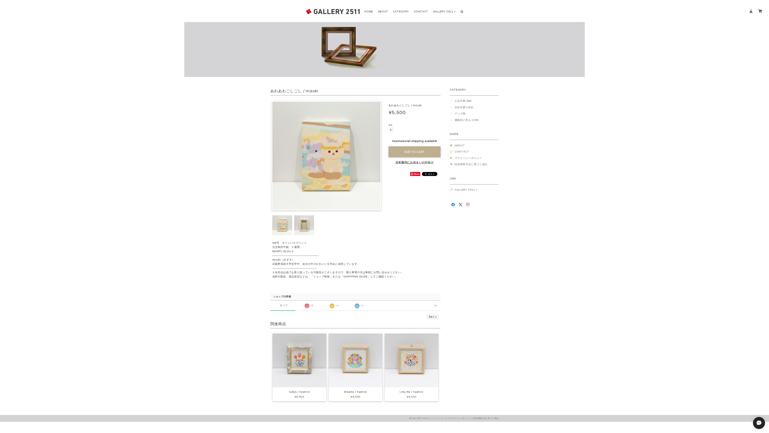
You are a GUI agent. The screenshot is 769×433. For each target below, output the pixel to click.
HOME (368, 11)
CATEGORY (401, 11)
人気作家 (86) (463, 101)
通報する (433, 317)
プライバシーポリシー (468, 158)
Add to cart (414, 152)
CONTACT (421, 11)
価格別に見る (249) (467, 120)
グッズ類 (460, 113)
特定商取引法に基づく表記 (471, 164)
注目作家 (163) (464, 107)
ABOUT (383, 11)
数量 (391, 124)
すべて (284, 305)
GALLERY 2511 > (444, 11)
